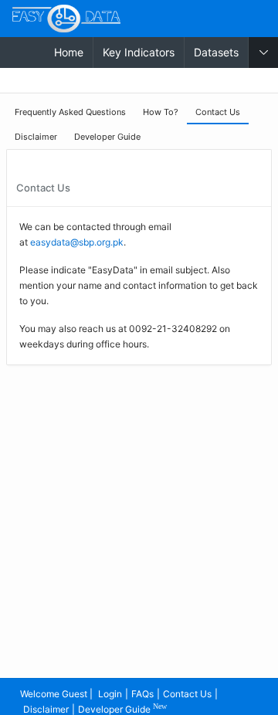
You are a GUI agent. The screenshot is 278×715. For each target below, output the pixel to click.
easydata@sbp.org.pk (77, 242)
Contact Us (187, 694)
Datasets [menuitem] (216, 52)
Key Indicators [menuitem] (139, 52)
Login (110, 694)
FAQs (142, 694)
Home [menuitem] (68, 52)
